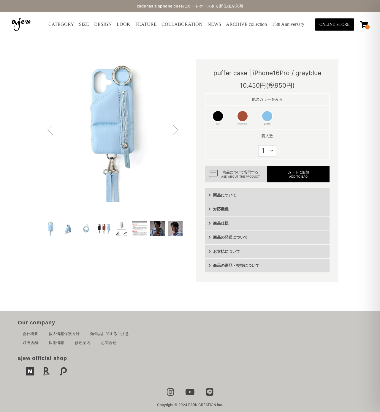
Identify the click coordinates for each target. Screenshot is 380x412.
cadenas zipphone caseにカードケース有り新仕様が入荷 (190, 6)
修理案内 (82, 342)
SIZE (84, 24)
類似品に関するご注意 (109, 333)
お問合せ (108, 342)
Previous (52, 130)
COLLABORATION (182, 24)
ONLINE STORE (334, 24)
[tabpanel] (113, 130)
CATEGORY (61, 24)
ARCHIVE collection (246, 24)
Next (174, 130)
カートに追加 (298, 174)
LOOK (123, 24)
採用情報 (56, 342)
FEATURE (146, 24)
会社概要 (30, 333)
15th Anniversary (288, 24)
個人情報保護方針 (64, 333)
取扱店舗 (30, 342)
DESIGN (103, 24)
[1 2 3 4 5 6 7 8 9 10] (267, 150)
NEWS (214, 24)
